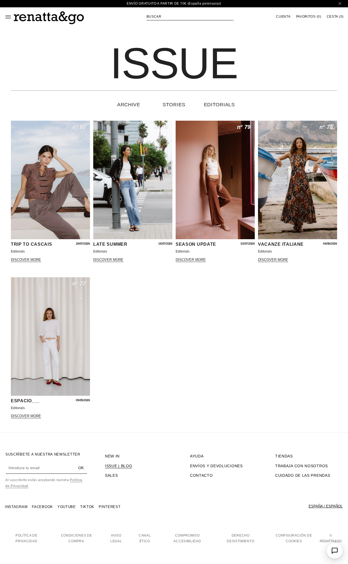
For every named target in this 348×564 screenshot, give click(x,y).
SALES (111, 475)
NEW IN (112, 456)
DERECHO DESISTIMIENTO (240, 538)
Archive (128, 104)
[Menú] (8, 17)
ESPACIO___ (25, 400)
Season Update (196, 244)
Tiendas (284, 456)
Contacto (201, 475)
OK (81, 468)
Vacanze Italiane (281, 244)
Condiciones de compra (76, 538)
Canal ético (145, 538)
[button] (190, 16)
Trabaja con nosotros (301, 466)
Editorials (219, 104)
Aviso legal (116, 538)
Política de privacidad (26, 538)
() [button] (308, 17)
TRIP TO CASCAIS (31, 244)
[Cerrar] (340, 3)
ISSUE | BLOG (118, 466)
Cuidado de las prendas (302, 475)
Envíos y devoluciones (216, 466)
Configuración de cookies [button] (294, 538)
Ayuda (197, 456)
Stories (174, 104)
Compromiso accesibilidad (187, 538)
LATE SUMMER (110, 244)
